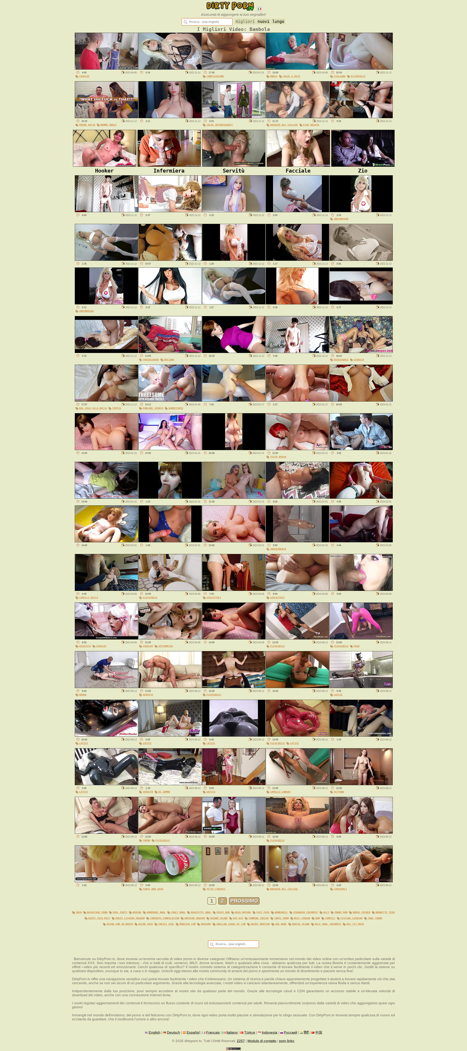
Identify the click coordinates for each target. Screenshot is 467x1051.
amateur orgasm (194, 918)
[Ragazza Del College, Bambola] (297, 881)
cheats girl (166, 924)
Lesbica (359, 359)
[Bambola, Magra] (106, 687)
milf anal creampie (328, 924)
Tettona (339, 791)
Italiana (340, 76)
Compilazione (215, 76)
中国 (318, 1032)
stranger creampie (305, 912)
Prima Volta (87, 124)
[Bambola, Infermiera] (361, 211)
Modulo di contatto (262, 1041)
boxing (137, 912)
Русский (290, 1032)
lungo (278, 21)
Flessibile (150, 597)
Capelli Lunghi (280, 791)
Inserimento (278, 549)
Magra (82, 694)
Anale (273, 76)
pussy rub (223, 912)
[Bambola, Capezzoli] (361, 881)
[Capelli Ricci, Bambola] (106, 590)
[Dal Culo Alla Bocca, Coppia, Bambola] (106, 400)
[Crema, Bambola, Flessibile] (170, 832)
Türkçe (249, 1032)
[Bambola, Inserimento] (297, 541)
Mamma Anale (109, 124)
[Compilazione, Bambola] (233, 68)
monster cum (188, 924)
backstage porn (97, 912)
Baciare (169, 359)
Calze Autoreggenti (220, 124)
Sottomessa (165, 646)
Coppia (116, 408)
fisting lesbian (351, 918)
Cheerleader (151, 359)
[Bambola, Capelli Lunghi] (297, 784)
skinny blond (219, 918)
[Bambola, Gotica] (233, 784)
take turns (375, 918)
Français (213, 1032)
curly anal (178, 912)
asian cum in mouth (120, 924)
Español (193, 1032)
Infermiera (341, 218)
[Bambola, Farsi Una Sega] (170, 881)
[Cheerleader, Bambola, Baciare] (170, 352)
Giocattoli (214, 597)
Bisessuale (341, 359)
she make (281, 924)
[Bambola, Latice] (361, 687)
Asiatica (85, 646)
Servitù (148, 791)
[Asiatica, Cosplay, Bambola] (106, 638)
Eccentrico (358, 76)
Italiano (232, 1032)
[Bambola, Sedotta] (170, 687)
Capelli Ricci (88, 597)
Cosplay (84, 76)
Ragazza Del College (284, 124)
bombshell (281, 912)
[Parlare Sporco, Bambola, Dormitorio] (170, 400)
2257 (241, 1041)
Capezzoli (340, 889)
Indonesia (269, 1032)
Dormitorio (176, 408)
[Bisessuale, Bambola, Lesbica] (361, 352)
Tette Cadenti (216, 889)
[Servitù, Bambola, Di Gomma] (170, 784)
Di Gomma (164, 791)
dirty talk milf (99, 918)
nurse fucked (361, 912)
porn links (286, 1041)
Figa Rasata (311, 124)
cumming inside (258, 918)
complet (330, 918)
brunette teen (385, 912)
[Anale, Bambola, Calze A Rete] (297, 68)
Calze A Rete (291, 76)
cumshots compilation (164, 918)
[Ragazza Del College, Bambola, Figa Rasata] (297, 117)
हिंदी (306, 1032)
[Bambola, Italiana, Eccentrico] (361, 68)
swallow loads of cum (231, 924)
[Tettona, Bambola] (361, 784)
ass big (238, 918)
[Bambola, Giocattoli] (233, 590)
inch (79, 912)
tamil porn (281, 918)
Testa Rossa (278, 456)
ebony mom (341, 912)
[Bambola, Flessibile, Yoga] (361, 638)
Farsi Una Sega (153, 889)
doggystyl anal (201, 912)
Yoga (357, 646)
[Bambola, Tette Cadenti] (233, 881)
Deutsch (173, 1032)
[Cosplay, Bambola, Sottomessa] (170, 638)
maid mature (243, 912)
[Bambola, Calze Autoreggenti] (233, 117)
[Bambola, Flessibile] (170, 590)
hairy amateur (260, 924)
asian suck (145, 924)
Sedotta (148, 694)
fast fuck (262, 912)
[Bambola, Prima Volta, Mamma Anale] (106, 117)
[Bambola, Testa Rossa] (297, 449)
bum (317, 918)
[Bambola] (170, 68)
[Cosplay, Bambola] (106, 68)
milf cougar (302, 918)
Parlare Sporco (153, 408)
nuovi (263, 21)
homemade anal (156, 912)
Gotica (211, 791)
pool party (120, 912)
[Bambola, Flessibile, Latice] (297, 735)
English (154, 1032)
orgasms (206, 924)
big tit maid (355, 924)
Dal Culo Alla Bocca (93, 408)
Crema (146, 840)
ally (326, 912)
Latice (338, 694)
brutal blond (301, 924)
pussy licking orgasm (130, 918)
